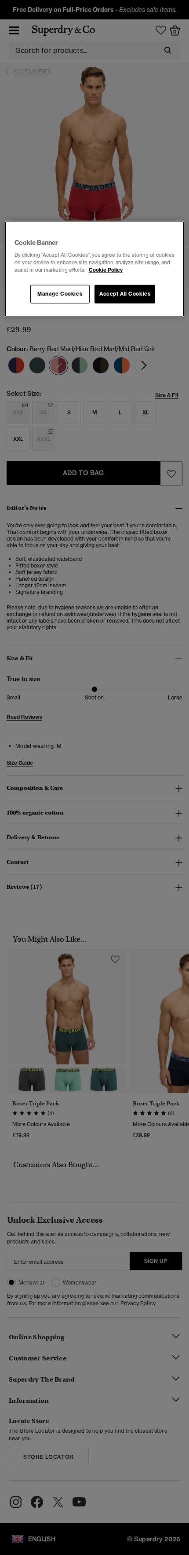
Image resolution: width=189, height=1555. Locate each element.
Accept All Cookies (124, 294)
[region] (95, 269)
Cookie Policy (106, 270)
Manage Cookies (59, 294)
